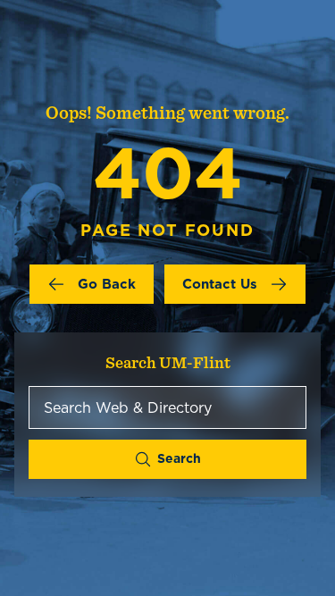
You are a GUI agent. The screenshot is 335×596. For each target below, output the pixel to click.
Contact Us (219, 283)
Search (179, 458)
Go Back (107, 283)
